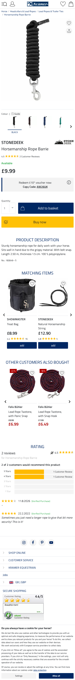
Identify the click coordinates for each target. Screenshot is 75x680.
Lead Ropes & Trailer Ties (51, 11)
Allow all (56, 675)
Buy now (39, 222)
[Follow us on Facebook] (32, 542)
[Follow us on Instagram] (23, 542)
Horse (4, 11)
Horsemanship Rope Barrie (17, 14)
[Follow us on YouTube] (51, 542)
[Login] (12, 4)
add (53, 345)
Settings (18, 675)
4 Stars (7, 476)
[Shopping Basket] (71, 4)
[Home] (38, 4)
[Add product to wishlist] (69, 23)
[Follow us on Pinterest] (42, 542)
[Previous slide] (4, 126)
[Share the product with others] (69, 31)
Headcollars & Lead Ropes (23, 11)
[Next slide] (71, 126)
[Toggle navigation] (4, 4)
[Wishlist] (63, 4)
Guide (17, 114)
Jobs (5, 575)
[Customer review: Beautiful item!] (23, 607)
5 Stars (7, 471)
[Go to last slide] (4, 315)
